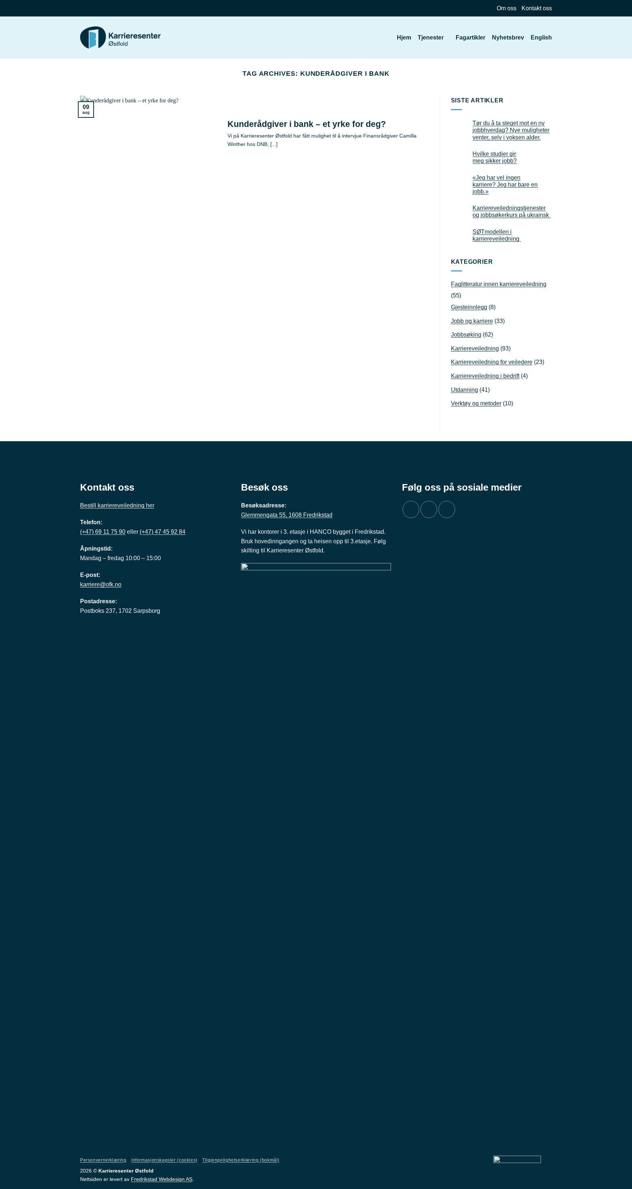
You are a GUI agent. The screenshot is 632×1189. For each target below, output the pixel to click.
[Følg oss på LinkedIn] (447, 509)
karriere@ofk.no (100, 584)
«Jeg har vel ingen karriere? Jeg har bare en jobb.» (505, 185)
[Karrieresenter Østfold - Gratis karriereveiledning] (120, 37)
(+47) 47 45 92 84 (162, 532)
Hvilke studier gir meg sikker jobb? (495, 157)
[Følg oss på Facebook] (411, 509)
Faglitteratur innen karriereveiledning (498, 284)
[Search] (386, 37)
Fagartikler (470, 37)
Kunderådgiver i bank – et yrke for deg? (306, 124)
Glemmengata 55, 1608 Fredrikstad (286, 515)
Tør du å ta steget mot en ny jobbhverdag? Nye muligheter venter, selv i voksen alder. (511, 130)
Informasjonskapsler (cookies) (164, 1160)
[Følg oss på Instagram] (429, 509)
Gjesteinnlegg (469, 307)
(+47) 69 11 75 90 (102, 532)
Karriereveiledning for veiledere (492, 362)
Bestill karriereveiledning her (117, 505)
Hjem (404, 37)
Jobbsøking (466, 334)
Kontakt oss (537, 8)
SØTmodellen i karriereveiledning (497, 235)
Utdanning (464, 390)
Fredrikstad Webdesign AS (161, 1179)
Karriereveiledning (475, 348)
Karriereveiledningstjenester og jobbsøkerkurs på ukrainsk (511, 211)
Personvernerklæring (103, 1160)
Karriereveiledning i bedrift (485, 376)
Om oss (506, 8)
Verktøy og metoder (476, 403)
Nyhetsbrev (508, 37)
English (541, 37)
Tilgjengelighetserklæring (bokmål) (240, 1160)
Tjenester (431, 37)
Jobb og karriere (472, 321)
